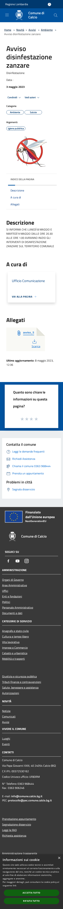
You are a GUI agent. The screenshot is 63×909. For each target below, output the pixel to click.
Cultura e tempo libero (15, 636)
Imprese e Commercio (15, 648)
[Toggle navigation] (7, 15)
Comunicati (9, 716)
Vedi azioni (30, 97)
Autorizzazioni (10, 693)
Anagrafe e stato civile (15, 631)
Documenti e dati (12, 613)
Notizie (6, 711)
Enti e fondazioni (12, 596)
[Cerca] (56, 15)
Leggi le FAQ (9, 830)
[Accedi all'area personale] (49, 4)
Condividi (13, 97)
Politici (6, 602)
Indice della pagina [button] (22, 179)
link (14, 885)
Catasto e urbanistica (14, 653)
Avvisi (32, 30)
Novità (20, 30)
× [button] (59, 858)
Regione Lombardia (16, 4)
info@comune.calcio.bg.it (26, 796)
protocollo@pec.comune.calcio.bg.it (30, 800)
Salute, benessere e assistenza (20, 687)
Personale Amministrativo (17, 607)
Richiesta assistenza (14, 835)
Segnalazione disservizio (16, 824)
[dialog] (31, 881)
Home (7, 30)
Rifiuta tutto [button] (31, 900)
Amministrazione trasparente (19, 853)
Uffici (5, 591)
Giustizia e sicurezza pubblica (19, 676)
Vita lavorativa (10, 642)
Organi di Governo (13, 580)
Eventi (6, 744)
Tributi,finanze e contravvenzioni (21, 682)
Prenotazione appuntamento (19, 819)
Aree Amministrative (14, 585)
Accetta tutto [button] (31, 892)
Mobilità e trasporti (13, 659)
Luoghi (6, 738)
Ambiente (47, 30)
